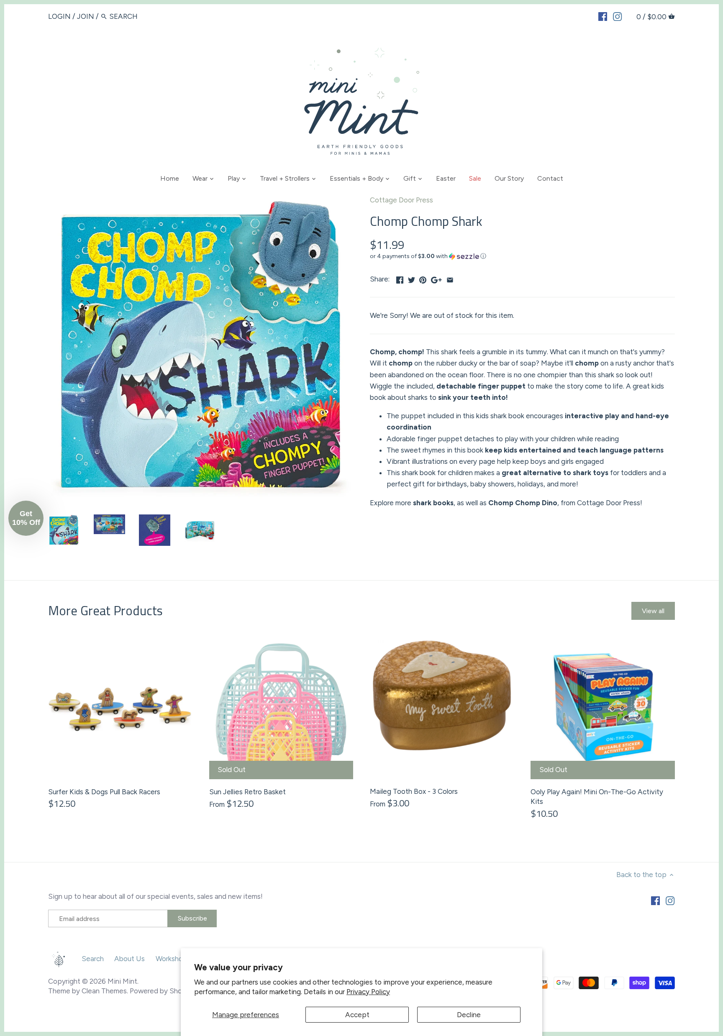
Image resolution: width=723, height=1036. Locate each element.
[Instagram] (617, 16)
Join (85, 16)
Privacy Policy (368, 991)
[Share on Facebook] (399, 278)
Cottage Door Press (401, 200)
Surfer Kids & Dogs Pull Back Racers (104, 792)
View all (653, 611)
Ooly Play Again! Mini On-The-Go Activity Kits (597, 797)
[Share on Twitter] (411, 278)
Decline (469, 1014)
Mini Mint (122, 981)
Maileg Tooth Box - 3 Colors (414, 791)
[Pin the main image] (422, 278)
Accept (357, 1014)
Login (59, 16)
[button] (522, 256)
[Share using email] (450, 278)
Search (93, 958)
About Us (129, 958)
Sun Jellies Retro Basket (247, 792)
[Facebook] (602, 16)
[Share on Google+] (436, 278)
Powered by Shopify (162, 991)
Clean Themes (104, 991)
